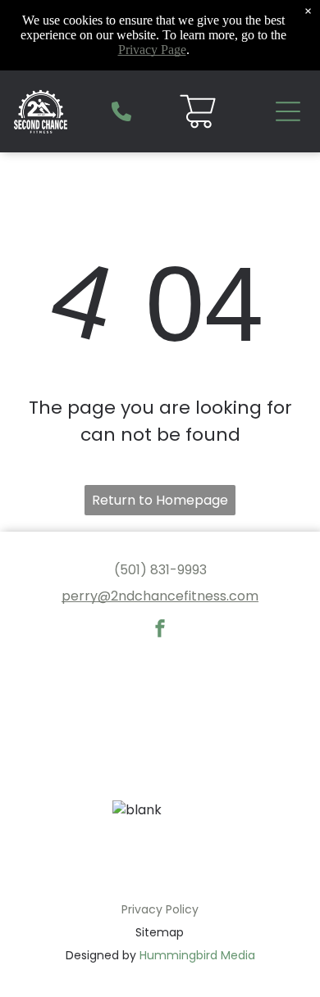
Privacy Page (152, 50)
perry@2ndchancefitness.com (160, 596)
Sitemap (159, 932)
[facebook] (160, 630)
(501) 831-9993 (160, 569)
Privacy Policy (160, 909)
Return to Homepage (160, 500)
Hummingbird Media (197, 955)
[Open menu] (288, 111)
